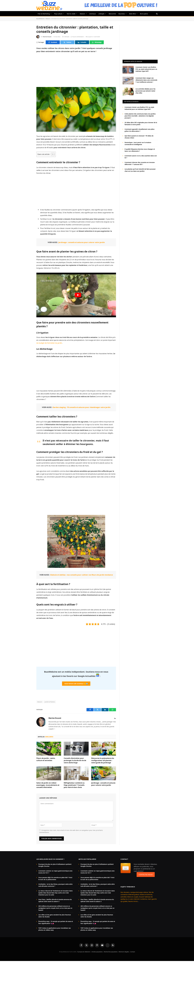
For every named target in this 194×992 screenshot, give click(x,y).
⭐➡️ (76, 684)
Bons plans (144, 14)
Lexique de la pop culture (139, 892)
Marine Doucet (47, 37)
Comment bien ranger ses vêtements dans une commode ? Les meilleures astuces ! (146, 80)
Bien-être (132, 14)
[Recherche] (157, 13)
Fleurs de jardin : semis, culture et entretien (45, 759)
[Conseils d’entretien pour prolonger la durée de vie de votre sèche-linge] (76, 749)
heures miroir (132, 901)
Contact (132, 952)
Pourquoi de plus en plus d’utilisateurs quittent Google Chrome (54, 865)
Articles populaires (97, 952)
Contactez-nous (145, 874)
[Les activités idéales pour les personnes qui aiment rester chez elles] (128, 91)
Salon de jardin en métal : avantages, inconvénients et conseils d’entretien (47, 785)
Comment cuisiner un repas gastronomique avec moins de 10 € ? (55, 872)
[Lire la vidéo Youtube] (77, 295)
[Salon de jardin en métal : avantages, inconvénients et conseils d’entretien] (48, 773)
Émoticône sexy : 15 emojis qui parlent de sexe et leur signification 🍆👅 (55, 922)
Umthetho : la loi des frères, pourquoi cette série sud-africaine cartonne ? (55, 885)
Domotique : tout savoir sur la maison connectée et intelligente (138, 143)
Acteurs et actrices (146, 894)
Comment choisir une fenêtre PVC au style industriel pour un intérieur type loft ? (146, 69)
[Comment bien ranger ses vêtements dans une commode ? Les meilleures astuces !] (128, 80)
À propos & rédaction (83, 952)
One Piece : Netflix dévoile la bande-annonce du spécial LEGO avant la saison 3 (55, 900)
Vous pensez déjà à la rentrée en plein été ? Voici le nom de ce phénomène (55, 878)
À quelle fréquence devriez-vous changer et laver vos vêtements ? (140, 150)
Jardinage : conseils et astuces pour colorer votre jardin (81, 242)
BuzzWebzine (40, 19)
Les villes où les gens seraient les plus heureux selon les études (54, 916)
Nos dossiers (125, 892)
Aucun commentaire (78, 37)
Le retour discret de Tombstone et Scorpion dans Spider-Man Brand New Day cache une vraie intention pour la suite (55, 893)
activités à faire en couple (129, 897)
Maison (82, 14)
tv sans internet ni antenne (137, 899)
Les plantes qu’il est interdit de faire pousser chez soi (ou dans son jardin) (140, 170)
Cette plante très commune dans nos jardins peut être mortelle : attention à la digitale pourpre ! (140, 116)
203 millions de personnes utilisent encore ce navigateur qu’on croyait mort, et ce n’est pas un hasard (55, 908)
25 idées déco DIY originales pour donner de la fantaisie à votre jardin (141, 123)
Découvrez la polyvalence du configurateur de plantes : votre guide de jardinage (102, 760)
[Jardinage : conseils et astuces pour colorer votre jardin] (103, 773)
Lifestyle (101, 14)
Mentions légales (124, 952)
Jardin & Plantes (50, 702)
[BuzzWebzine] (49, 5)
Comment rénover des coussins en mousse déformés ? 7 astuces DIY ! (140, 163)
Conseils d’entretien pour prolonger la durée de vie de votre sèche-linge (75, 760)
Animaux (92, 14)
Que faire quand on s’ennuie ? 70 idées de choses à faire (139, 137)
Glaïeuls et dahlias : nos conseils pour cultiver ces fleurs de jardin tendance (81, 575)
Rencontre (112, 14)
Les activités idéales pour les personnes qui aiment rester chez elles (145, 91)
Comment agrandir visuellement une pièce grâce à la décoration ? (139, 130)
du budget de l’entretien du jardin (49, 343)
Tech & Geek (71, 14)
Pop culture (58, 14)
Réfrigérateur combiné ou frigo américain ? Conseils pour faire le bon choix (74, 785)
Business (122, 14)
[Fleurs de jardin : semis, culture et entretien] (48, 749)
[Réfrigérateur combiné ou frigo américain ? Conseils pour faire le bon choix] (76, 773)
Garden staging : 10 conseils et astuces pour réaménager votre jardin (81, 407)
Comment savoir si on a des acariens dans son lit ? (141, 157)
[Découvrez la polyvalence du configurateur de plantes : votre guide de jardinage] (103, 749)
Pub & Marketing (44, 14)
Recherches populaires (110, 952)
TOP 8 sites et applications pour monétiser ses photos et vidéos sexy (54, 929)
